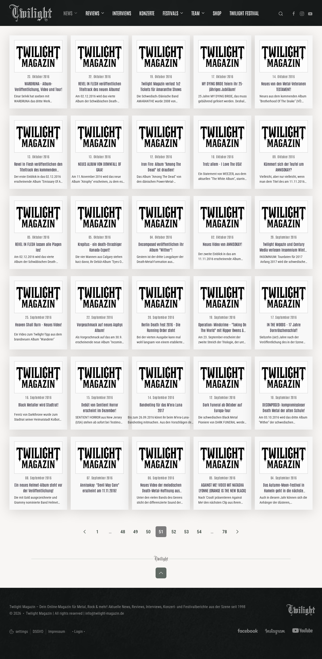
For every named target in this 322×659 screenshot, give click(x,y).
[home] (301, 609)
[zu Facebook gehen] (293, 13)
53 (186, 532)
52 (173, 532)
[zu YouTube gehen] (310, 13)
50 (148, 532)
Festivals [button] (170, 13)
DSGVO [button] (38, 631)
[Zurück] (84, 531)
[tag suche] (280, 13)
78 (224, 532)
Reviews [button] (92, 13)
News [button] (67, 13)
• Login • (78, 631)
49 (135, 532)
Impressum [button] (56, 631)
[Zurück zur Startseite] (30, 13)
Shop (217, 13)
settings (21, 631)
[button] (161, 573)
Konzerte (146, 13)
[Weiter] (237, 531)
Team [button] (195, 13)
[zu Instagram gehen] (302, 13)
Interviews (121, 13)
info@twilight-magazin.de (104, 613)
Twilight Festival (244, 13)
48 (122, 532)
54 (199, 532)
